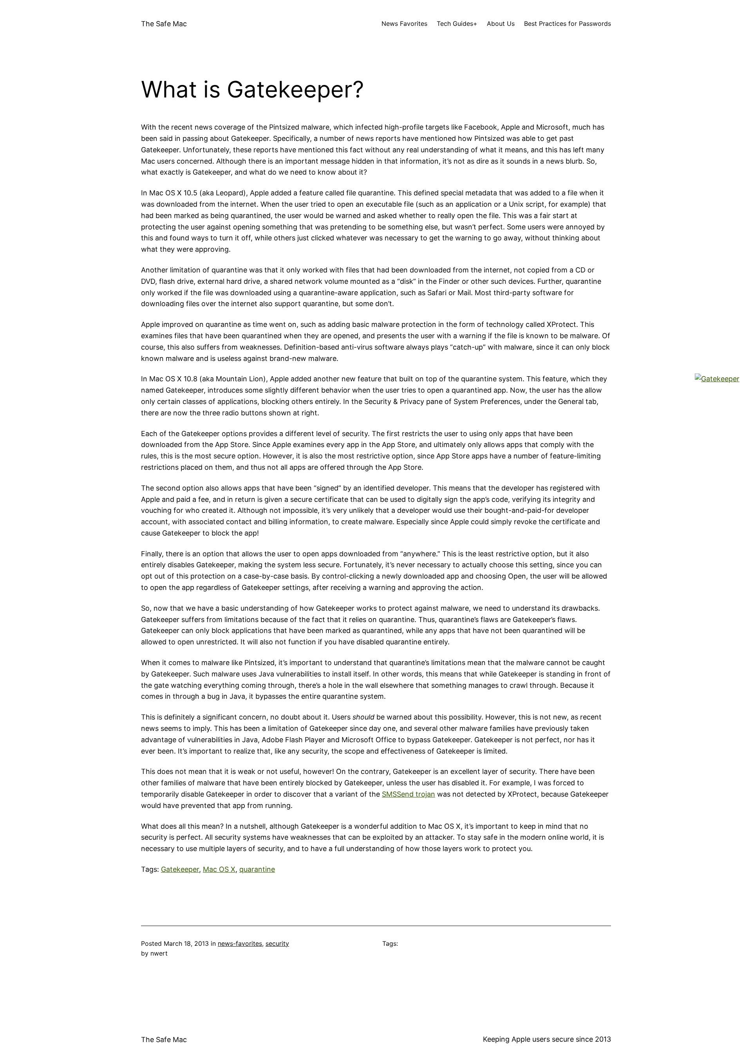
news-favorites (240, 943)
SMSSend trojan (408, 794)
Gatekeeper (180, 869)
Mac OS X (219, 869)
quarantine (257, 869)
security (277, 943)
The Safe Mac (164, 24)
